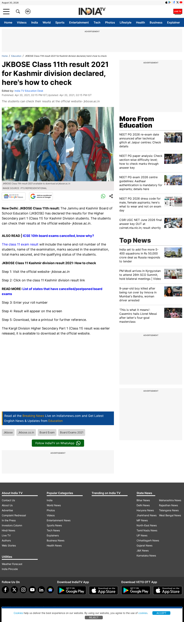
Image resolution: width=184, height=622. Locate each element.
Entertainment (79, 22)
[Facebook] (5, 589)
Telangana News (169, 510)
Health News (54, 545)
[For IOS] (167, 590)
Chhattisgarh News (148, 540)
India (34, 22)
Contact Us (8, 500)
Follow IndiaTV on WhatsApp (54, 443)
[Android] (170, 2)
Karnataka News (146, 555)
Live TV (6, 535)
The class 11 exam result (20, 244)
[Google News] (14, 196)
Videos (22, 22)
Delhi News (143, 505)
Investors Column (12, 525)
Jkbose (8, 432)
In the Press (9, 520)
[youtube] (32, 589)
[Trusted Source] (41, 196)
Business (156, 22)
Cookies (18, 612)
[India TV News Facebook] (174, 2)
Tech (97, 22)
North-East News (147, 525)
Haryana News (145, 510)
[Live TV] (177, 11)
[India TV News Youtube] (181, 2)
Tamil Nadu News (147, 530)
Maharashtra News (170, 500)
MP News (142, 520)
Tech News (53, 530)
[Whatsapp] (103, 196)
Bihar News (143, 500)
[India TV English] (92, 11)
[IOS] (166, 2)
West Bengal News (170, 515)
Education (16, 56)
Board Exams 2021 (71, 432)
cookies (142, 612)
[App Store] (103, 590)
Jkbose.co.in (26, 432)
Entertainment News (58, 520)
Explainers (53, 535)
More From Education (136, 122)
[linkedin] (41, 589)
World (47, 22)
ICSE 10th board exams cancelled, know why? (59, 236)
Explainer (173, 22)
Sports (60, 22)
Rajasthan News (168, 505)
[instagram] (23, 589)
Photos (110, 22)
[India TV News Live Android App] (71, 590)
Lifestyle (125, 22)
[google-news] (50, 589)
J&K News (143, 550)
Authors (6, 540)
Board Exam (47, 432)
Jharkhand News (147, 515)
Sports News (54, 525)
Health (140, 22)
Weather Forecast (12, 563)
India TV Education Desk (29, 90)
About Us (7, 505)
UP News (142, 535)
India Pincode (10, 568)
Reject (93, 617)
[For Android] (135, 590)
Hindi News (8, 530)
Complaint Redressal (14, 515)
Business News (55, 540)
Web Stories (9, 545)
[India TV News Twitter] (177, 2)
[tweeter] (14, 589)
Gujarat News (144, 545)
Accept (161, 612)
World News (54, 505)
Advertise (7, 510)
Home (8, 22)
